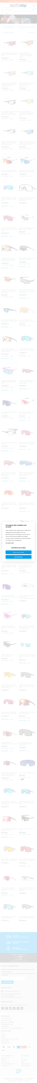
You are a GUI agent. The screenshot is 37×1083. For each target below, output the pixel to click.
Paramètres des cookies (18, 547)
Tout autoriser (18, 557)
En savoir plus (10, 543)
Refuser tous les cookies (18, 552)
